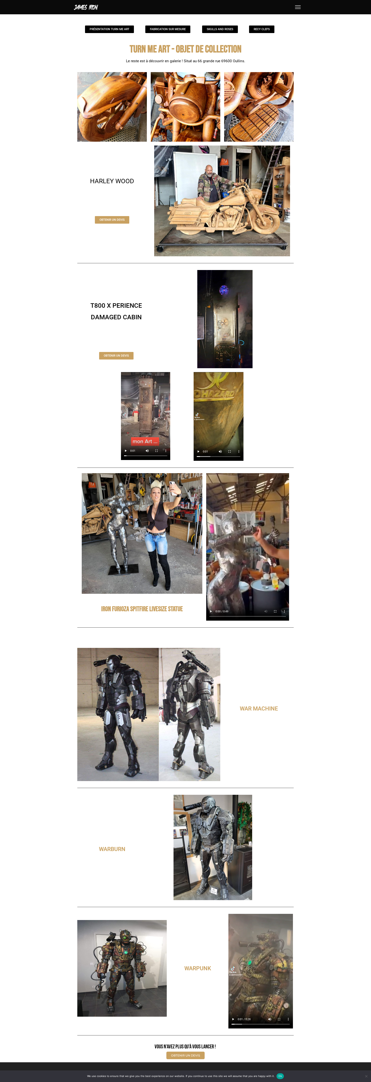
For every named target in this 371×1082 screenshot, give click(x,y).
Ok (280, 1076)
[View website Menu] (297, 7)
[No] (366, 1076)
